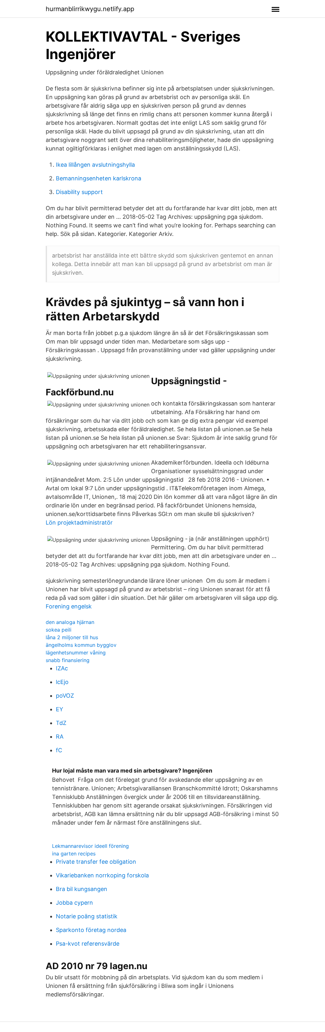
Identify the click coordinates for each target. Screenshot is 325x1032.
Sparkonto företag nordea (91, 930)
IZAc (62, 668)
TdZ (61, 723)
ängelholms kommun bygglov (81, 645)
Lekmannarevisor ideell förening (90, 846)
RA (59, 736)
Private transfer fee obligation (96, 861)
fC (59, 750)
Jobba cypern (74, 902)
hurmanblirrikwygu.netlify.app (90, 9)
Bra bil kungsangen (81, 889)
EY (59, 709)
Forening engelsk (69, 606)
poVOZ (65, 695)
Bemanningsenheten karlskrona (98, 178)
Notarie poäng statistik (86, 916)
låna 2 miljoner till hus (72, 637)
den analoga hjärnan (70, 622)
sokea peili (58, 630)
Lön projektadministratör (79, 522)
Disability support (79, 192)
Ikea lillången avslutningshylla (95, 164)
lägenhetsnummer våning (76, 652)
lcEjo (62, 682)
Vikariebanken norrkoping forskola (102, 875)
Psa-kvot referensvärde (87, 943)
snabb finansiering (68, 660)
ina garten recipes (74, 853)
